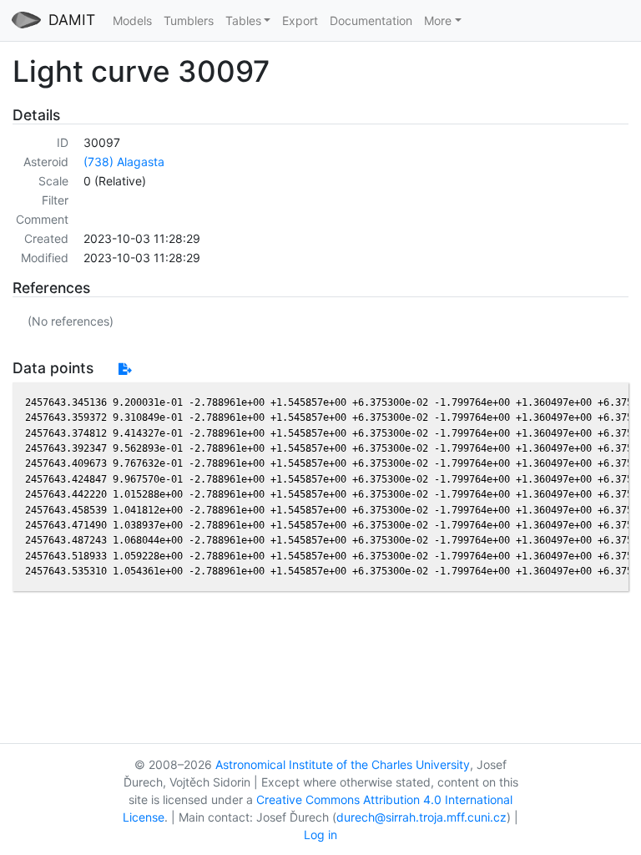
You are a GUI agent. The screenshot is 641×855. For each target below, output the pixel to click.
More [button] (438, 20)
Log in (320, 834)
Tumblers (189, 20)
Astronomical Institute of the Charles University (342, 764)
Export (300, 20)
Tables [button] (243, 20)
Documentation (371, 20)
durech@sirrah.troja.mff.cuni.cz (421, 817)
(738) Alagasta (123, 161)
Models (132, 20)
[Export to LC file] (124, 369)
